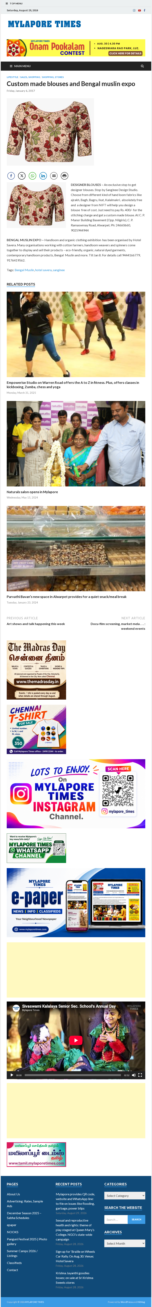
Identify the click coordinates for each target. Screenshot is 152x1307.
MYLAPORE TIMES (34, 1302)
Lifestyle (12, 77)
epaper (11, 1225)
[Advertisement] (76, 970)
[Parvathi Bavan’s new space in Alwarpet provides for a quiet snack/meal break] (76, 592)
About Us (13, 1194)
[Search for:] (124, 1219)
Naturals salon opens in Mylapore (32, 492)
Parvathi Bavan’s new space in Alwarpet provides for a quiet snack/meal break (66, 597)
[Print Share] (64, 176)
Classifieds (14, 1263)
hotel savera (43, 270)
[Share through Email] (54, 176)
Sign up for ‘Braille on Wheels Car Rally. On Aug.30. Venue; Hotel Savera (75, 1256)
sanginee (59, 270)
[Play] (12, 1075)
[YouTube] (139, 10)
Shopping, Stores (53, 77)
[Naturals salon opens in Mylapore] (76, 487)
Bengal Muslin (24, 270)
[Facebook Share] (11, 176)
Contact (12, 1270)
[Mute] (134, 1075)
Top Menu (16, 3)
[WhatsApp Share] (32, 176)
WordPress (127, 1302)
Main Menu (22, 66)
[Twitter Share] (22, 176)
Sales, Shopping (30, 77)
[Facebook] (144, 10)
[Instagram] (134, 10)
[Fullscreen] (140, 1075)
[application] (76, 1040)
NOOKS (12, 1232)
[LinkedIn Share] (43, 176)
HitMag (141, 1302)
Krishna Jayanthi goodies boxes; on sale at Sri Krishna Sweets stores (74, 1277)
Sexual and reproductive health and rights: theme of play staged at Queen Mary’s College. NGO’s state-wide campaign (75, 1229)
